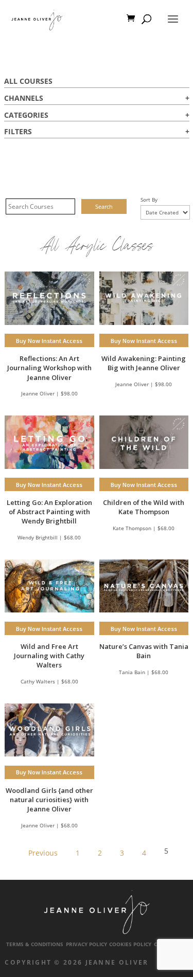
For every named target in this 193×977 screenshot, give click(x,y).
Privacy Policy (86, 944)
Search (104, 206)
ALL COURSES (28, 81)
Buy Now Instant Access (49, 341)
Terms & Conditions (34, 944)
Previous (43, 853)
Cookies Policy (130, 944)
